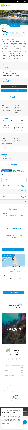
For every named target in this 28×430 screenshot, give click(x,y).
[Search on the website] (17, 2)
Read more (4, 425)
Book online (14, 86)
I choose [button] (12, 427)
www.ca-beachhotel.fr (11, 285)
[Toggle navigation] (25, 6)
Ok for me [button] (19, 427)
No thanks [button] (4, 427)
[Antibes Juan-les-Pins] (14, 351)
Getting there (7, 255)
